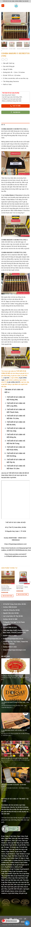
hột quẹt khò (9, 884)
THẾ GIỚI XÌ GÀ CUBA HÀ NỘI (17, 473)
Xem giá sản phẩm (7, 595)
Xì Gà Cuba (12, 48)
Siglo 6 (22, 858)
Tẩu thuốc (4, 849)
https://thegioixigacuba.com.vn (13, 638)
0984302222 (11, 921)
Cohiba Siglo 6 (7, 860)
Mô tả (3, 124)
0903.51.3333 (12, 635)
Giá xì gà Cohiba (23, 838)
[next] (27, 26)
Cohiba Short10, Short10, (21, 860)
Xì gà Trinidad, (14, 869)
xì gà (26, 182)
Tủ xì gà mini (23, 847)
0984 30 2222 (12, 627)
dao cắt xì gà (19, 882)
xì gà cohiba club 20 (13, 382)
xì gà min (6, 378)
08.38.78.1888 (12, 619)
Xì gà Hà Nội (22, 845)
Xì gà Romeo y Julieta (12, 867)
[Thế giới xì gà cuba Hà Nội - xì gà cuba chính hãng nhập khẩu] (16, 6)
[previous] (4, 26)
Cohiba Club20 (14, 862)
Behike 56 (11, 865)
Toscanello (8, 873)
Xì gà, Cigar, (5, 836)
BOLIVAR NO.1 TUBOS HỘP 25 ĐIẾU (22, 587)
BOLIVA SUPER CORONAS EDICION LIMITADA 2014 (6, 588)
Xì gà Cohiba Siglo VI (13, 858)
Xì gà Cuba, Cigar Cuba (16, 836)
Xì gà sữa (21, 856)
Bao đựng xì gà (10, 882)
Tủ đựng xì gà (14, 847)
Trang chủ (4, 48)
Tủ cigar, (6, 847)
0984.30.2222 (12, 607)
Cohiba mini (5, 862)
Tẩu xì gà (11, 849)
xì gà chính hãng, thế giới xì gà (17, 893)
